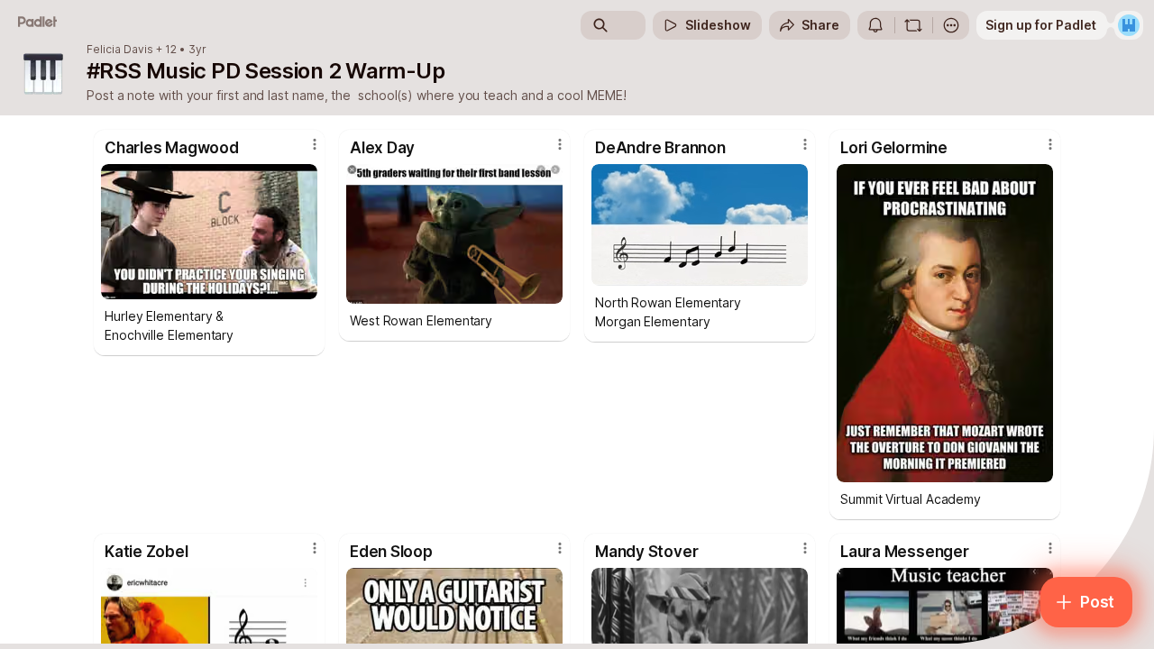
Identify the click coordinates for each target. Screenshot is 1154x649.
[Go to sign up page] (1128, 25)
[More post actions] (315, 144)
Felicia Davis (120, 49)
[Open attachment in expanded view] (209, 231)
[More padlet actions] (951, 25)
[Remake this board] (913, 25)
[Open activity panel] (875, 25)
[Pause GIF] (793, 271)
